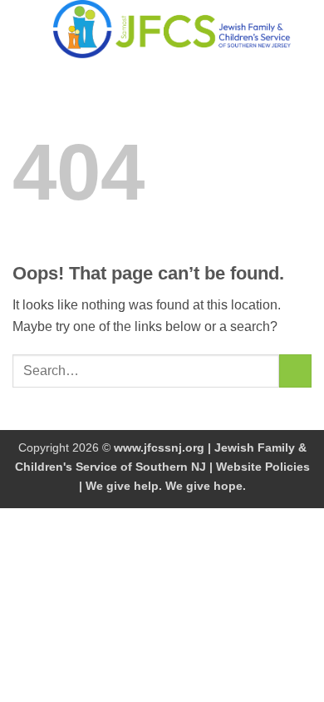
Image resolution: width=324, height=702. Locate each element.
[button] (22, 28)
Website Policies (263, 466)
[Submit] (295, 370)
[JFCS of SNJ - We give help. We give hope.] (172, 29)
